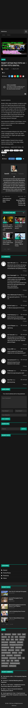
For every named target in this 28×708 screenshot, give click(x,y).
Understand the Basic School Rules (7, 200)
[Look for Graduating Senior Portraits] (4, 613)
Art (2, 634)
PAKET (21, 150)
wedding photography (14, 663)
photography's (5, 644)
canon (19, 634)
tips (23, 658)
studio (19, 658)
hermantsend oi (11, 360)
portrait (22, 650)
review (20, 652)
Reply (25, 271)
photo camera (5, 642)
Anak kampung (11, 314)
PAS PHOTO (4, 152)
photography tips (5, 647)
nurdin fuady (11, 305)
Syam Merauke (11, 262)
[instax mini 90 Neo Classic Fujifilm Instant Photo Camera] (8, 235)
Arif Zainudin (11, 334)
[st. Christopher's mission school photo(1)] (20, 219)
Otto (4, 684)
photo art (22, 639)
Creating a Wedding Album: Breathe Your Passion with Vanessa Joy (20, 202)
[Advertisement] (14, 15)
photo (16, 639)
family (16, 637)
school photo (9, 655)
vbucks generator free (9, 693)
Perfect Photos (7, 573)
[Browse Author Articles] (14, 168)
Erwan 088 (10, 349)
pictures (17, 650)
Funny (3, 639)
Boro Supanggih (11, 275)
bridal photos (7, 634)
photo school (18, 647)
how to (7, 639)
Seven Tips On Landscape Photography (17, 591)
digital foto (16, 150)
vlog (12, 660)
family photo (22, 637)
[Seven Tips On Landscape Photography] (4, 593)
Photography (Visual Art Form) (16, 644)
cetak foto (6, 150)
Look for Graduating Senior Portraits (17, 611)
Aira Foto (9, 380)
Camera (14, 634)
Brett (4, 689)
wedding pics (4, 665)
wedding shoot (12, 665)
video (8, 660)
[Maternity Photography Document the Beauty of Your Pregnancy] (4, 606)
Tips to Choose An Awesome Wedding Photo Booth (11, 689)
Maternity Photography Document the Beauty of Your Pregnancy (17, 605)
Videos (3, 59)
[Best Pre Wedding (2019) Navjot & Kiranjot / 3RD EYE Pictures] (20, 235)
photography (20, 642)
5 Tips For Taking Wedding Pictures (16, 618)
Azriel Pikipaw (11, 325)
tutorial (3, 660)
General (5, 570)
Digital (11, 150)
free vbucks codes (8, 676)
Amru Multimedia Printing (14, 294)
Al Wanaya (10, 370)
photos (12, 647)
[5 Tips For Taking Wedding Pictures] (4, 619)
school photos (17, 655)
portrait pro (14, 652)
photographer (12, 642)
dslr (12, 637)
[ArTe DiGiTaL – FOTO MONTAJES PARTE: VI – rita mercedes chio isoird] (8, 219)
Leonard (5, 680)
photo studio (11, 650)
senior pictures (13, 658)
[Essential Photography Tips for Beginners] (4, 599)
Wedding (17, 660)
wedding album (5, 663)
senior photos (5, 658)
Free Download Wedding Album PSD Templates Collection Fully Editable (14, 694)
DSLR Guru (4, 31)
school (3, 655)
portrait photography (6, 652)
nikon (12, 639)
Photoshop (6, 575)
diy (9, 637)
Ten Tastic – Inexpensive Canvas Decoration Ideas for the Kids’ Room (13, 685)
